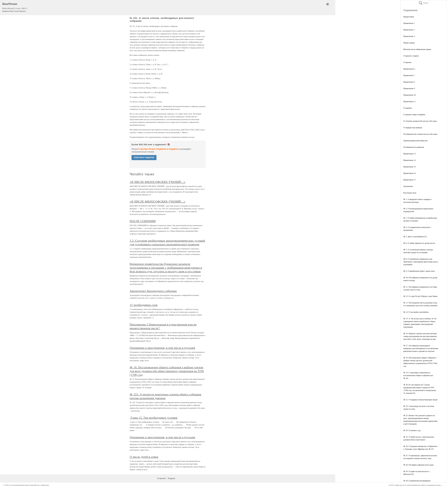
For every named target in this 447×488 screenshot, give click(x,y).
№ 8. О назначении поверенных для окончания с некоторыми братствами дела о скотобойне (420, 262)
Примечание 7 (409, 75)
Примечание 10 (409, 95)
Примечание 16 (409, 173)
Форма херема (409, 42)
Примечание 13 (409, 153)
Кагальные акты (409, 192)
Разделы (171, 478)
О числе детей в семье (144, 457)
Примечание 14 (409, 160)
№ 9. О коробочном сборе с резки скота (419, 271)
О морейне (407, 108)
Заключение (408, 186)
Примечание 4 (409, 36)
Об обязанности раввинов (413, 147)
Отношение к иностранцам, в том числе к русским (162, 348)
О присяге (407, 62)
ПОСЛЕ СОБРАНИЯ (143, 221)
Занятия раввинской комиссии (415, 140)
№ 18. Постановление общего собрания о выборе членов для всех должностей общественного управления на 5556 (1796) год (167, 371)
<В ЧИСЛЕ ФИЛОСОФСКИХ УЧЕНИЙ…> (157, 182)
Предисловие (408, 16)
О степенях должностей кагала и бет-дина (420, 121)
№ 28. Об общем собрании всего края (418, 465)
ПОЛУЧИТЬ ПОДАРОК (144, 158)
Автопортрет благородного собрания (153, 291)
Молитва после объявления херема (417, 49)
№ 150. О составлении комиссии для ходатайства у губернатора (26, 485)
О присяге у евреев (411, 56)
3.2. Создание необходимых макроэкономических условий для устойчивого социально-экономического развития (167, 242)
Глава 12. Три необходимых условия (153, 417)
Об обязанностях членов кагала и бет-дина (420, 134)
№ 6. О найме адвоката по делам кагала (419, 243)
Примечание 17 (409, 179)
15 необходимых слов (143, 305)
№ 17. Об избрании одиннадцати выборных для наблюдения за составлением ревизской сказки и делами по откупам (420, 348)
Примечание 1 (409, 23)
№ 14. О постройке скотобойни (415, 312)
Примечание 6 (409, 69)
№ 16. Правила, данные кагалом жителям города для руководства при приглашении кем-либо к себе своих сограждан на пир (420, 336)
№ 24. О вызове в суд (411, 430)
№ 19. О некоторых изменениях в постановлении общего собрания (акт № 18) (418, 375)
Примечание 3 (409, 29)
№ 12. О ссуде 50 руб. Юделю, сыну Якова (420, 296)
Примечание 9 (409, 88)
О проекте (161, 478)
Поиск (423, 3)
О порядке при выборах (412, 127)
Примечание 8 (409, 82)
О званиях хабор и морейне (414, 114)
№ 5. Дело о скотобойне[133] (415, 236)
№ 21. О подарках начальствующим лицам (420, 399)
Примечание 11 (409, 101)
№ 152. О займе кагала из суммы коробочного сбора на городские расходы (415, 485)
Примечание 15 (409, 166)
